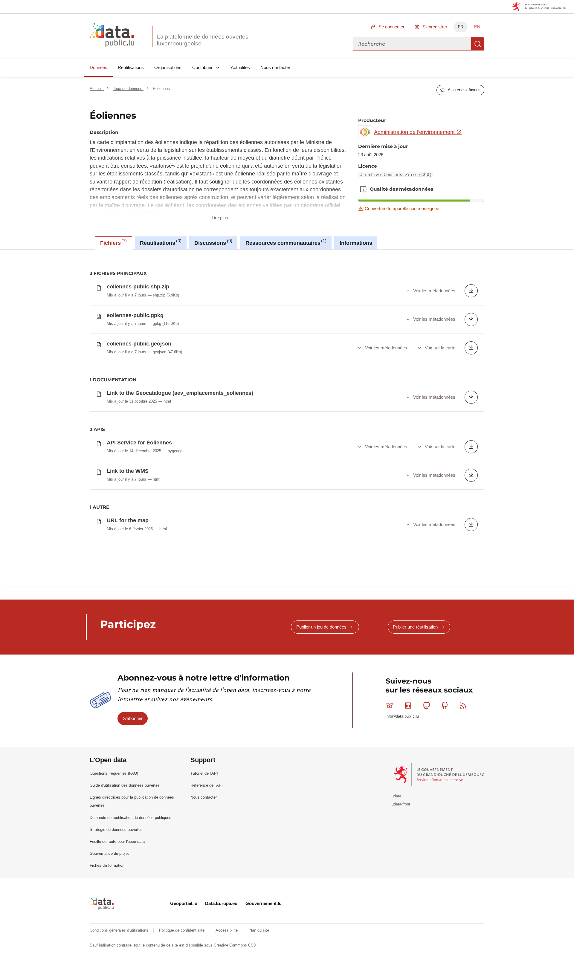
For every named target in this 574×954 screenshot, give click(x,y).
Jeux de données (128, 88)
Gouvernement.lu (263, 903)
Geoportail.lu (183, 903)
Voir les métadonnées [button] (434, 290)
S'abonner (133, 718)
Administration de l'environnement (415, 132)
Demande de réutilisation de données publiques (130, 817)
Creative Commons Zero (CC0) (395, 174)
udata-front (401, 804)
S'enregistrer (434, 26)
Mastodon (426, 705)
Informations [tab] (356, 243)
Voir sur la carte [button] (440, 347)
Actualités (240, 67)
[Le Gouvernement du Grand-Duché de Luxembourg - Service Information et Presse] (439, 774)
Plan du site (258, 930)
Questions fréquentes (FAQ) (114, 773)
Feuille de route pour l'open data (117, 841)
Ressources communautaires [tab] (285, 242)
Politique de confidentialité (182, 930)
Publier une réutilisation (415, 626)
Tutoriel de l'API (204, 773)
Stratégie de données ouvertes (116, 829)
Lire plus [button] (220, 217)
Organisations (167, 67)
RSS (463, 705)
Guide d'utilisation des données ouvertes (125, 785)
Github (444, 705)
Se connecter (391, 26)
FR (461, 26)
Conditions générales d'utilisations (119, 930)
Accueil (97, 88)
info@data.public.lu (402, 716)
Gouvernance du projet (109, 853)
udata (396, 796)
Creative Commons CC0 (235, 945)
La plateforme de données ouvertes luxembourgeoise (202, 40)
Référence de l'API (206, 785)
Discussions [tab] (212, 242)
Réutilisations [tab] (160, 242)
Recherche (477, 44)
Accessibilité (227, 930)
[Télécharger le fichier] (471, 290)
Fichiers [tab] (112, 242)
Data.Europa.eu (221, 903)
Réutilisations (131, 67)
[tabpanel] (287, 417)
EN (477, 26)
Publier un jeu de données (321, 626)
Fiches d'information (107, 865)
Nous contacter (275, 67)
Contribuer (202, 67)
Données (98, 67)
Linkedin (408, 705)
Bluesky (389, 705)
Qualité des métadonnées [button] (363, 189)
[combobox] (412, 44)
